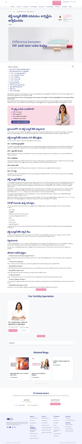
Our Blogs (55, 418)
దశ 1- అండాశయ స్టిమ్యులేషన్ (18, 73)
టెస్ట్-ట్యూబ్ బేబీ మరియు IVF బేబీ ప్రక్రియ (19, 71)
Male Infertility (44, 420)
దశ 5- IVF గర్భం (15, 81)
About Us (12, 6)
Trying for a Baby (49, 6)
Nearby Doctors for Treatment (56, 431)
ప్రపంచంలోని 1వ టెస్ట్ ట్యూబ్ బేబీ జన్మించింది (20, 69)
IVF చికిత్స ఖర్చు (21, 191)
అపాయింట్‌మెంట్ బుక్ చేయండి (20, 122)
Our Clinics (19, 6)
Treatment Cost (56, 427)
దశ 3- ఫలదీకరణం (15, 77)
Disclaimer (14, 442)
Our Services (41, 6)
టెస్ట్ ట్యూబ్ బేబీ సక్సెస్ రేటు (16, 87)
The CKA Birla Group (33, 418)
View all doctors (41, 336)
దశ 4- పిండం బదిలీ (15, 79)
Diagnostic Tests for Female (47, 432)
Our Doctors (57, 6)
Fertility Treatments (45, 418)
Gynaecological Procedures (47, 427)
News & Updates (33, 422)
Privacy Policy (9, 442)
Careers (31, 425)
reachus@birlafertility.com (70, 420)
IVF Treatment (55, 436)
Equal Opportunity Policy (34, 438)
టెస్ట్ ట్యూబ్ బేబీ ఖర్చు (15, 83)
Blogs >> (15, 11)
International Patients (57, 433)
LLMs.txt (18, 442)
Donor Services (44, 422)
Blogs (70, 6)
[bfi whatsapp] (15, 427)
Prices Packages (33, 6)
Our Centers (57, 1)
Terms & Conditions (33, 436)
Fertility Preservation (45, 425)
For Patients (64, 6)
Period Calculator (68, 426)
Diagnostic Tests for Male (46, 430)
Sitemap (54, 425)
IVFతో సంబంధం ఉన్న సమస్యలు (17, 85)
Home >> (10, 11)
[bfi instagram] (71, 3)
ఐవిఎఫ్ (10, 24)
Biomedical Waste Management (33, 431)
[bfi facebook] (75, 3)
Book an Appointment (41, 289)
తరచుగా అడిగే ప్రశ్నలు (15, 90)
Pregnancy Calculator (69, 428)
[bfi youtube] (73, 3)
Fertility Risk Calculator (69, 430)
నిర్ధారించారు (12, 88)
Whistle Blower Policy (34, 433)
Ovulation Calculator (69, 424)
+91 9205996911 (68, 418)
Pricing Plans (55, 422)
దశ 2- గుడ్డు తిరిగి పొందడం (17, 75)
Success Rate (25, 6)
